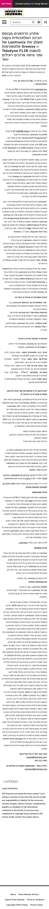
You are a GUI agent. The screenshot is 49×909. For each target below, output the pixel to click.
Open (26, 131)
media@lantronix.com (36, 757)
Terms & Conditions (35, 899)
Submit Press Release (14, 899)
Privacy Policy (36, 905)
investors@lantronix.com (36, 769)
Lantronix (38, 89)
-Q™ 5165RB (18, 131)
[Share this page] (45, 22)
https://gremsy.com (38, 581)
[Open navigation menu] (4, 22)
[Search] (33, 22)
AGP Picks (6, 4)
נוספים (27, 478)
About (13, 894)
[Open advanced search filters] (39, 22)
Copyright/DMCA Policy (17, 905)
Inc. (45, 89)
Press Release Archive (28, 894)
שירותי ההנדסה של (27, 475)
